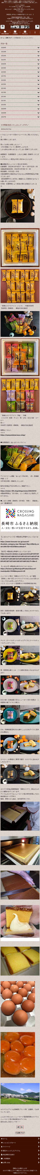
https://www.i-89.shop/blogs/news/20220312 (18, 491)
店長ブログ (20, 1133)
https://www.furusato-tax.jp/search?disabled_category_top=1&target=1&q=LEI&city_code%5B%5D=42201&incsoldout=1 (20, 544)
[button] (3, 27)
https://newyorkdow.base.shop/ (13, 435)
